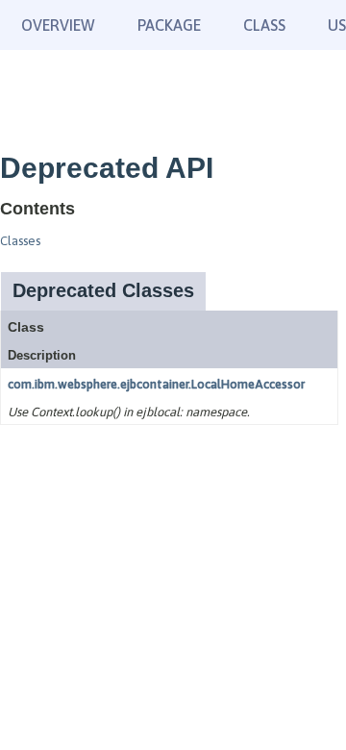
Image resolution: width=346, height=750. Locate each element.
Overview (58, 25)
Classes (20, 241)
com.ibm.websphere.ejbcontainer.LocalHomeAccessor (156, 384)
